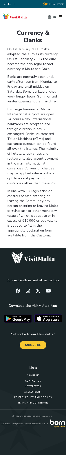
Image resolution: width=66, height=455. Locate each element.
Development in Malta (36, 423)
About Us (33, 375)
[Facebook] (17, 290)
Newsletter (33, 386)
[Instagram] (27, 290)
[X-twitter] (38, 290)
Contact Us (33, 380)
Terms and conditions (33, 402)
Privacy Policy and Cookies (33, 397)
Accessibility (33, 391)
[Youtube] (48, 290)
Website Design (10, 423)
